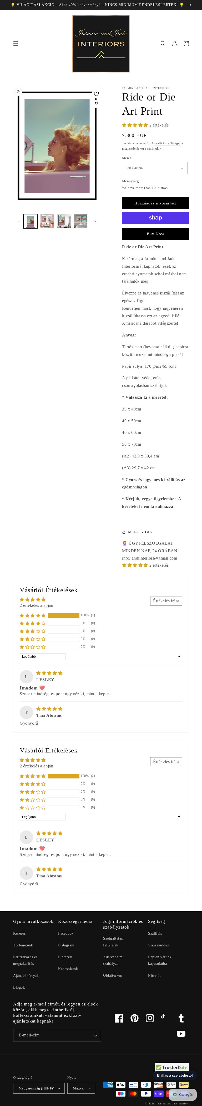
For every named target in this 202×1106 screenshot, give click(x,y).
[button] (16, 43)
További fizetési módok (155, 230)
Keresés (19, 933)
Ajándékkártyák (26, 976)
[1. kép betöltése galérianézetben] (30, 221)
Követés (154, 976)
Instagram (66, 945)
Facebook (66, 933)
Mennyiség (130, 181)
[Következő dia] (95, 221)
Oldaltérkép (112, 975)
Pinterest (65, 957)
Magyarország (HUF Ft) (36, 1088)
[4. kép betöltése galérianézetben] (81, 221)
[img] (49, 673)
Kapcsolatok (68, 969)
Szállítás (155, 933)
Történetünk (23, 945)
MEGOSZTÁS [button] (140, 532)
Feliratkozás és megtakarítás (25, 960)
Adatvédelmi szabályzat (113, 960)
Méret (126, 158)
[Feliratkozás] (95, 1035)
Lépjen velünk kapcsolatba (159, 960)
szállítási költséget (167, 143)
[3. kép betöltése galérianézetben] (64, 221)
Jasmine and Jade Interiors (172, 1103)
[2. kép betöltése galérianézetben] (47, 221)
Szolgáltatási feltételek (113, 941)
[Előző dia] (19, 221)
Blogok (19, 987)
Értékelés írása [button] (166, 601)
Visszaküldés (158, 945)
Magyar (78, 1088)
